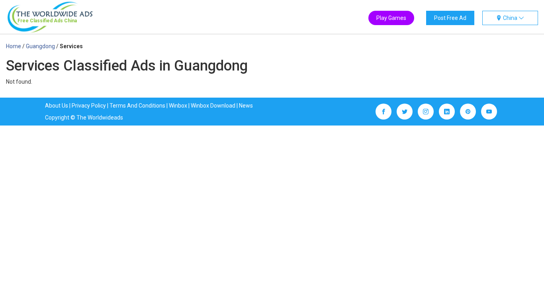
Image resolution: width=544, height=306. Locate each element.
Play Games (391, 18)
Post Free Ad (450, 18)
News (246, 105)
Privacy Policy (89, 105)
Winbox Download (213, 105)
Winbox (178, 105)
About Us (56, 105)
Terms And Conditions (137, 105)
